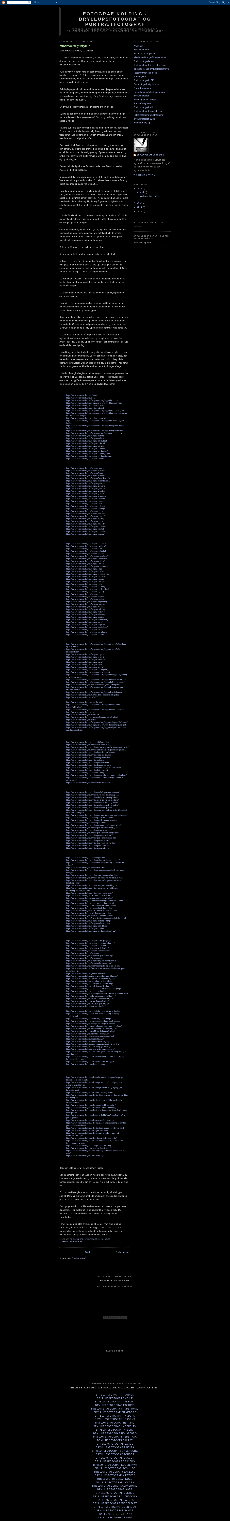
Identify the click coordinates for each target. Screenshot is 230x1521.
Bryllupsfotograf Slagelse (115, 1472)
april (142, 192)
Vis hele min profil (144, 175)
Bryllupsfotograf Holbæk (115, 1482)
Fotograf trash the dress (145, 73)
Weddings (138, 46)
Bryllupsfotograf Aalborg (115, 1401)
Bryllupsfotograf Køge (115, 1479)
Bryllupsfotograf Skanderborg (115, 1409)
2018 (139, 188)
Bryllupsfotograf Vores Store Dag (150, 65)
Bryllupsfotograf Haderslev (115, 1426)
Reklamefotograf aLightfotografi (149, 115)
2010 (139, 211)
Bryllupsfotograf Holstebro (115, 1433)
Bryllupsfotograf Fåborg (115, 1500)
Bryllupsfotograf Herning (115, 1423)
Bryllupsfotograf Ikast (115, 1440)
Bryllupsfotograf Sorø (115, 1489)
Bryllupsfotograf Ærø (115, 1517)
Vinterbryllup (140, 76)
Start (87, 1252)
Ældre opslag (122, 1252)
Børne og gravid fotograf (145, 99)
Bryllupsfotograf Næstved (115, 1475)
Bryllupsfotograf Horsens (115, 1419)
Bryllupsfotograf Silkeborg (115, 1412)
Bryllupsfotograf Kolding (115, 1405)
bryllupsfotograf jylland (144, 53)
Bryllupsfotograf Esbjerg (115, 1461)
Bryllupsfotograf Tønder (115, 1454)
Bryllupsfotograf (141, 49)
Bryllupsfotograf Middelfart (115, 1503)
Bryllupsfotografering (144, 61)
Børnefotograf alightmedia (146, 84)
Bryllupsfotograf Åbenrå (115, 1447)
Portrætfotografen (142, 88)
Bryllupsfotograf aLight (144, 119)
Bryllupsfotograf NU (143, 107)
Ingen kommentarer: (72, 1241)
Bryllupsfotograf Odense (115, 1493)
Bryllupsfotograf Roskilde (115, 1468)
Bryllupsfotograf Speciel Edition (149, 111)
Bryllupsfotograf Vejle (115, 1398)
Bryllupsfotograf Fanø (115, 1514)
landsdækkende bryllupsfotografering (151, 69)
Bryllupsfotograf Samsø (115, 1510)
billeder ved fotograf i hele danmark (151, 57)
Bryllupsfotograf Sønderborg (115, 1451)
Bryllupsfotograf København (115, 1465)
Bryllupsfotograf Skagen (115, 1458)
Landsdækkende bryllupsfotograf (149, 92)
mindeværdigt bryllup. (75, 46)
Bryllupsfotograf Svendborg (115, 1496)
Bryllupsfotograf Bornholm (115, 1507)
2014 (139, 207)
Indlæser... (139, 226)
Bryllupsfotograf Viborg (115, 1430)
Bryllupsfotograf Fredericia (115, 1436)
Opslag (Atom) (79, 1258)
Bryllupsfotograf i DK (144, 80)
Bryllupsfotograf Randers (115, 1416)
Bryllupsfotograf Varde (115, 1444)
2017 (139, 203)
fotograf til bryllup (142, 122)
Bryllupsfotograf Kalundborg (115, 1486)
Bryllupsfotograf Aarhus (115, 1395)
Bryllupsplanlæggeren (150, 155)
